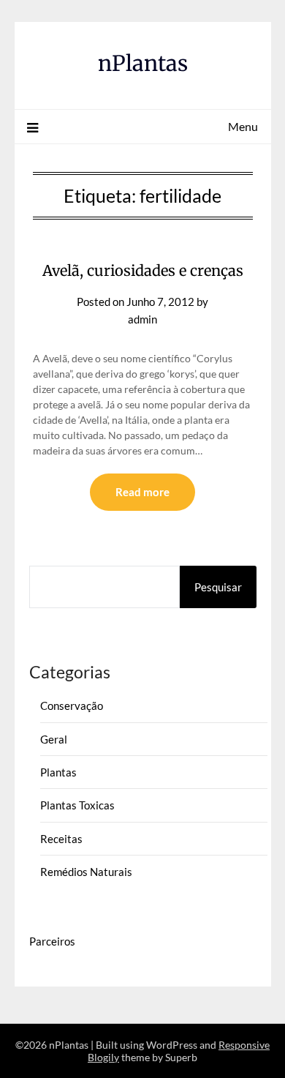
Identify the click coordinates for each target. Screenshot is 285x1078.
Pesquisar (218, 587)
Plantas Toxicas (77, 805)
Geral (53, 739)
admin (142, 319)
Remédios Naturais (86, 871)
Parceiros (52, 941)
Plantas (58, 772)
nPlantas (143, 63)
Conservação (71, 705)
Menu (243, 126)
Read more (142, 491)
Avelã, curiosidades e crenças (142, 270)
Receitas (61, 838)
